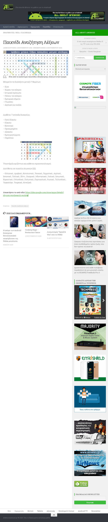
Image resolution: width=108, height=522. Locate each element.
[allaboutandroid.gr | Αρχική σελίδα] (8, 7)
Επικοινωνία (58, 27)
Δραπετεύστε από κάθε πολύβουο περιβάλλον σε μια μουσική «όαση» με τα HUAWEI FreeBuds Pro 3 (88, 270)
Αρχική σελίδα (9, 27)
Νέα (18, 32)
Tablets (40, 511)
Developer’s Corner (66, 511)
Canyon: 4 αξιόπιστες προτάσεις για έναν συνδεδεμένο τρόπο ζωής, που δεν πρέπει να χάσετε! (89, 244)
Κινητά (30, 511)
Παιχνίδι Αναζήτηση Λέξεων (20, 206)
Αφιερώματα (23, 27)
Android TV (83, 511)
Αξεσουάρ (51, 511)
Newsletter (95, 511)
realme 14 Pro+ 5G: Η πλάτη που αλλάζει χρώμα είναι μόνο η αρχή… (88, 219)
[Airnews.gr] (90, 475)
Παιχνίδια (46, 27)
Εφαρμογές (35, 27)
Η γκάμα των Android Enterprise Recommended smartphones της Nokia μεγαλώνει (12, 235)
